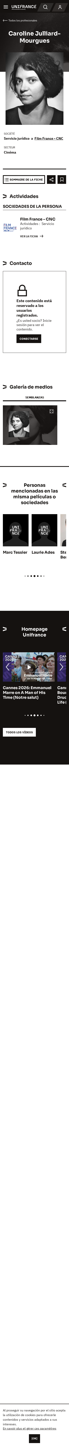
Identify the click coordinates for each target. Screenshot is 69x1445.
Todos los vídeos (19, 732)
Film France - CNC (48, 138)
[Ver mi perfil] (60, 7)
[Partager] (51, 179)
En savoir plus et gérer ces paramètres (29, 1428)
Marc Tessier (15, 552)
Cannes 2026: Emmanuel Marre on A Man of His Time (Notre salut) (27, 692)
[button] (51, 411)
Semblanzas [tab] (34, 397)
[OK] (34, 1438)
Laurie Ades (43, 552)
